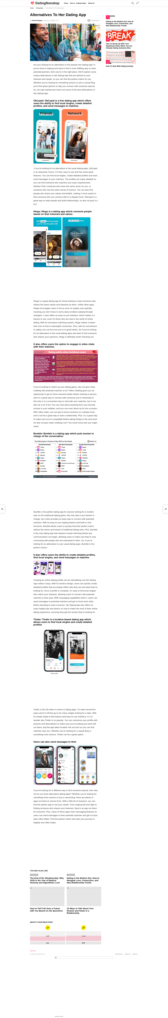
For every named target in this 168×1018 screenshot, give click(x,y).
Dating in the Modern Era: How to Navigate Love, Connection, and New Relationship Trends (83, 880)
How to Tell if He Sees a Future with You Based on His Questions (46, 909)
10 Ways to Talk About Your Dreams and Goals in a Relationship (80, 910)
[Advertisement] (65, 283)
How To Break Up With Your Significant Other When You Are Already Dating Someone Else (119, 46)
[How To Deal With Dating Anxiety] (121, 57)
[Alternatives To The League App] (2, 509)
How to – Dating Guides (78, 3)
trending (34, 874)
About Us (91, 3)
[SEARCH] (133, 3)
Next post (33, 950)
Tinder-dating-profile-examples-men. (137, 3)
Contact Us (127, 954)
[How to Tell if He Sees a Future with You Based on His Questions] (47, 896)
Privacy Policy (118, 954)
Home (66, 3)
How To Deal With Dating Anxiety (119, 66)
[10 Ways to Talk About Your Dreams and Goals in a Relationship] (84, 896)
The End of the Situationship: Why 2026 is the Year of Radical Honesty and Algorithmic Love (47, 880)
